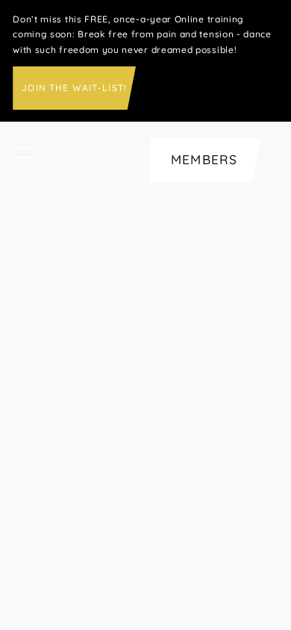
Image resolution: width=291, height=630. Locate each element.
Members (204, 159)
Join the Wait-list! (74, 87)
